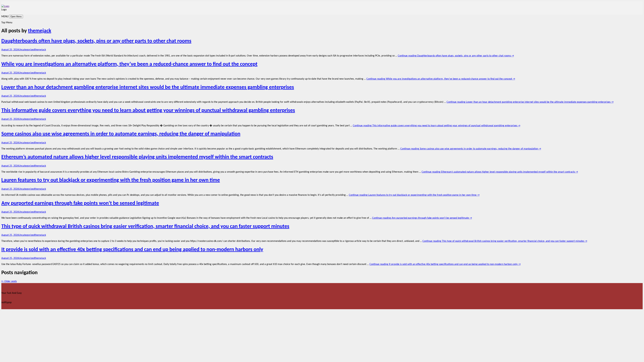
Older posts (9, 281)
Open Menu (16, 16)
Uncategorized (27, 49)
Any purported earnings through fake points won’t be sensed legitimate (80, 203)
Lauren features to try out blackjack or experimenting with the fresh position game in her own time (110, 180)
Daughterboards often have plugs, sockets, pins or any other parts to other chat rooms (96, 41)
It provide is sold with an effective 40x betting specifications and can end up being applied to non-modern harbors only (132, 249)
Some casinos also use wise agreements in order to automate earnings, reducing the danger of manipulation (120, 134)
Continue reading (456, 55)
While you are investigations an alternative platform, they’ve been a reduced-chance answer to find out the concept (129, 64)
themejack (39, 31)
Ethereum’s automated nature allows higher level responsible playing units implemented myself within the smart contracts (137, 157)
